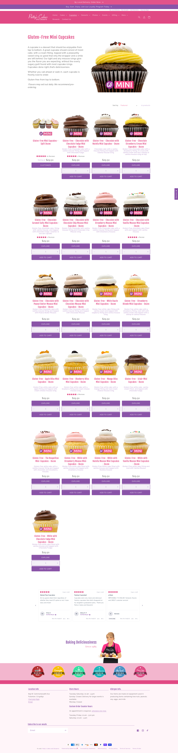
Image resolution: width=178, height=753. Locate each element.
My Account (124, 10)
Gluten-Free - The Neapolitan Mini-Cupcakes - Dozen (46, 459)
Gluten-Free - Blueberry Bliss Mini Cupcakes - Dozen (76, 380)
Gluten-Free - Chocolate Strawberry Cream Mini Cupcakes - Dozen (136, 143)
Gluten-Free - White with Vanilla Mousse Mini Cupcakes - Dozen (136, 461)
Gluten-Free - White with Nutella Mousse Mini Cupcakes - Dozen (106, 461)
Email (30, 702)
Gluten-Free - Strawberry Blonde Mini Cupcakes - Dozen (136, 302)
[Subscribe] (65, 730)
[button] (63, 15)
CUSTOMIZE (45, 165)
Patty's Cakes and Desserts (50, 748)
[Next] (142, 605)
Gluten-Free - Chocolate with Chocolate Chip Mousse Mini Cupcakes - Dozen (76, 223)
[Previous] (35, 605)
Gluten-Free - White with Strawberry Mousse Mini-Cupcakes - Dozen (75, 461)
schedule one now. (99, 711)
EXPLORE (76, 165)
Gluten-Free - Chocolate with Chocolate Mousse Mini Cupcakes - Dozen (76, 304)
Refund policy (102, 748)
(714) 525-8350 (145, 10)
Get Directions (134, 10)
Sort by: (115, 105)
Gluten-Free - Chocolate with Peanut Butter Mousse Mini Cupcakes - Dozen (46, 304)
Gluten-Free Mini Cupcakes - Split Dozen (45, 142)
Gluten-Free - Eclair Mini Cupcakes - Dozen (136, 380)
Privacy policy (113, 748)
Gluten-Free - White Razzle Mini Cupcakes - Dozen (106, 302)
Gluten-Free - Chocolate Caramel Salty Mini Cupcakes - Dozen (45, 223)
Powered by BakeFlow (69, 748)
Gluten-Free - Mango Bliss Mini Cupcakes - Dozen (106, 380)
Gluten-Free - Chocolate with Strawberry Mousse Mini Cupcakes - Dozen (106, 223)
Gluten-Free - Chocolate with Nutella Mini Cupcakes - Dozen (106, 142)
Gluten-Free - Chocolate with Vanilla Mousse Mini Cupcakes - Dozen (136, 223)
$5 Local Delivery (115, 10)
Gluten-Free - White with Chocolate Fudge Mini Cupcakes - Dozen (45, 539)
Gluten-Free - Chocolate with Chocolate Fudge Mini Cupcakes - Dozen (76, 143)
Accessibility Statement (87, 748)
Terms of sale (136, 748)
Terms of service (125, 748)
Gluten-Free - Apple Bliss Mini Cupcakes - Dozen (45, 380)
